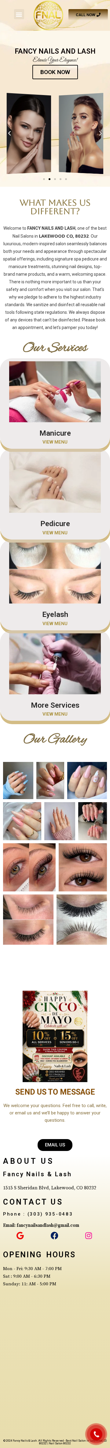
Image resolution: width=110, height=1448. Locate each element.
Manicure (55, 433)
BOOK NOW (55, 72)
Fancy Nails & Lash (37, 1174)
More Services (55, 705)
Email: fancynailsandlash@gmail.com (41, 1225)
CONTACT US (33, 1202)
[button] (19, 14)
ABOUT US (28, 1161)
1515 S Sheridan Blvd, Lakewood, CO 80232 (49, 1187)
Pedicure (55, 523)
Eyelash (55, 614)
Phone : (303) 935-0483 (38, 1214)
